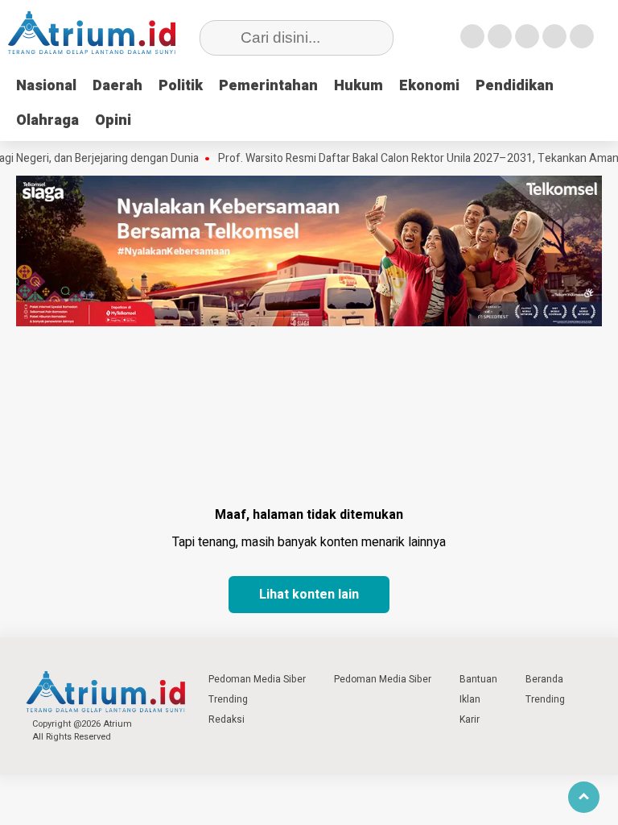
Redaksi (226, 719)
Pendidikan (515, 86)
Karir (469, 719)
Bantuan (478, 679)
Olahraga (47, 120)
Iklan (469, 699)
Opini (113, 120)
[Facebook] (472, 36)
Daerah (117, 86)
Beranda (544, 679)
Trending (228, 699)
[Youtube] (554, 36)
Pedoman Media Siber (257, 679)
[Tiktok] (582, 36)
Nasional (46, 86)
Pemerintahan (268, 86)
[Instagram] (527, 36)
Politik (181, 86)
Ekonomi (429, 86)
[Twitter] (500, 36)
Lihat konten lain (309, 594)
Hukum (358, 86)
